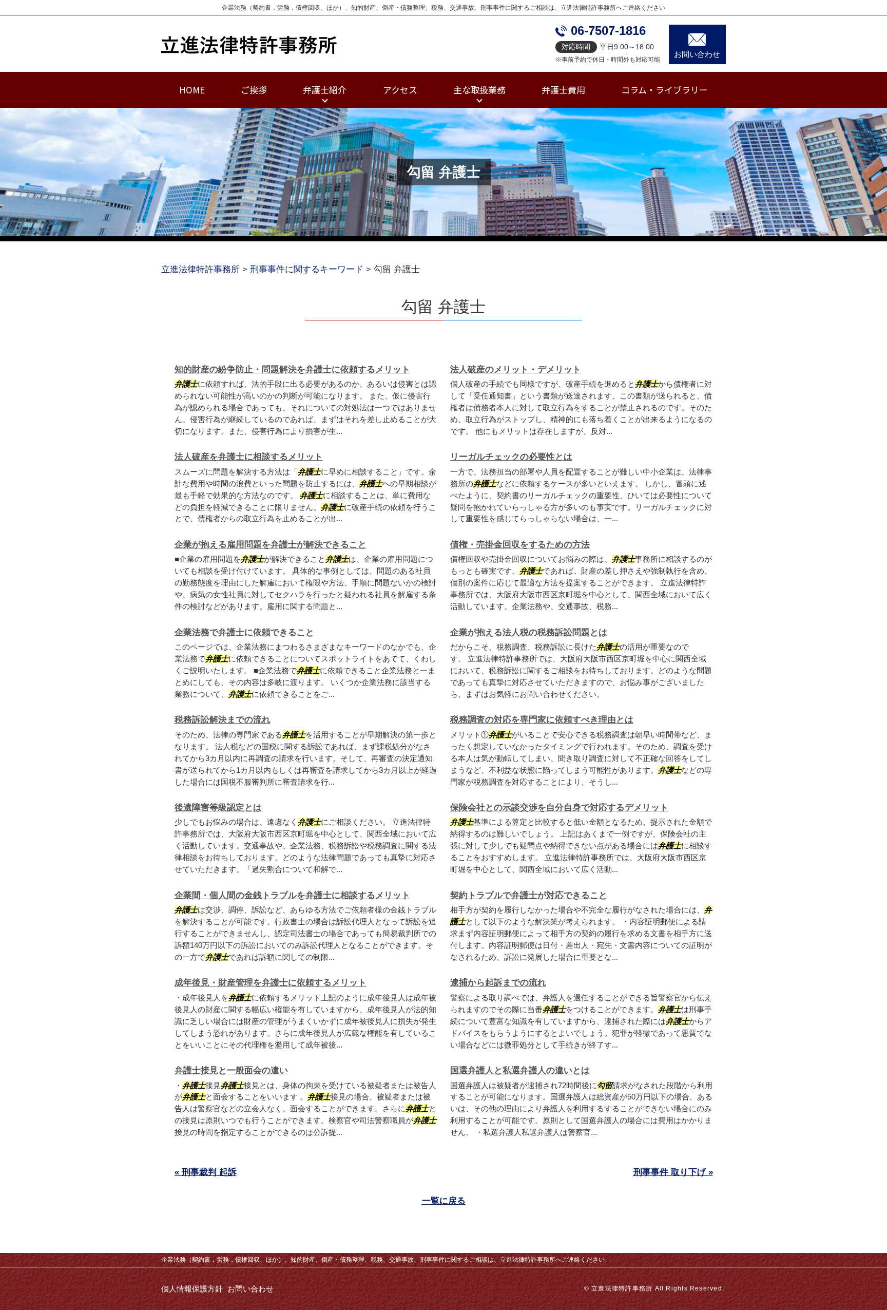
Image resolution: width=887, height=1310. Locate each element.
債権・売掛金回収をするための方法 (520, 544)
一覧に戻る (444, 1201)
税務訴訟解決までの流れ (223, 720)
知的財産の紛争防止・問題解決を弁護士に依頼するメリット (292, 369)
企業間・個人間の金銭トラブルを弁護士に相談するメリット (292, 895)
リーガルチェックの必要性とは (511, 457)
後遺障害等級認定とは (218, 807)
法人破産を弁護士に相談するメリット (249, 457)
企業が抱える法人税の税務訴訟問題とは (528, 632)
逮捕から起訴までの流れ (498, 983)
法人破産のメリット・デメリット (515, 369)
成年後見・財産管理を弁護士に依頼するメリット (271, 983)
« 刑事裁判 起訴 (206, 1172)
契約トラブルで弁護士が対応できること (528, 895)
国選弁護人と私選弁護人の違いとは (520, 1070)
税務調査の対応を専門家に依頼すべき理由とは (541, 720)
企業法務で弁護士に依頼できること (244, 632)
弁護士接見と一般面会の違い (231, 1070)
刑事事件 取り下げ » (673, 1172)
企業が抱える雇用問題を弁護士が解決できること (271, 544)
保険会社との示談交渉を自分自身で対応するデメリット (559, 807)
